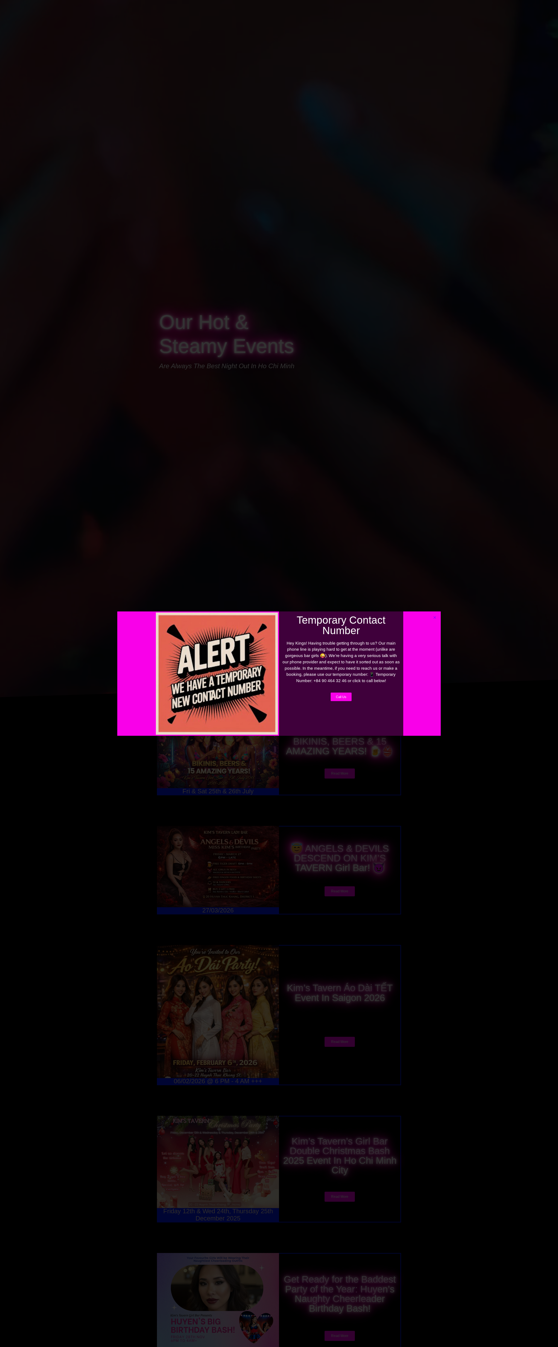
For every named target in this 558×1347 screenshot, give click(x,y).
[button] (434, 617)
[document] (279, 673)
